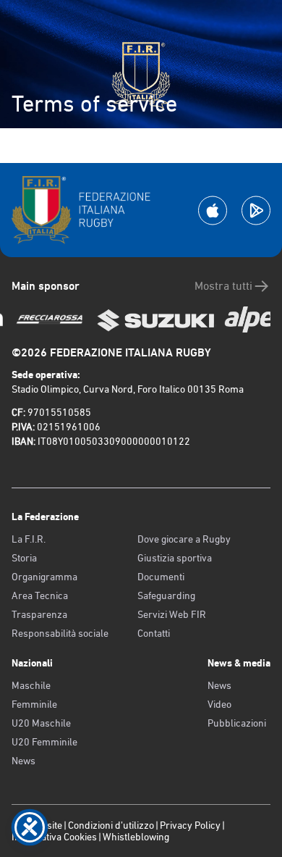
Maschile (31, 685)
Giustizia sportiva (174, 558)
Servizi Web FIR (171, 614)
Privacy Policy (190, 825)
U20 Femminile (44, 742)
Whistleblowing (136, 837)
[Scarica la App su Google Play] (256, 210)
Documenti (160, 576)
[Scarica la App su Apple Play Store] (212, 210)
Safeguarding (166, 595)
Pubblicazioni (237, 723)
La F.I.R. (29, 539)
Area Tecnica (40, 595)
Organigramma (44, 576)
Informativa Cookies (54, 837)
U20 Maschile (41, 723)
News (23, 760)
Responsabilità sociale (60, 633)
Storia (24, 558)
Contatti (153, 633)
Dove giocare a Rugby (184, 539)
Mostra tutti (223, 286)
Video (219, 704)
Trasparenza (39, 614)
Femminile (34, 704)
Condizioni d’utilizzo (111, 825)
